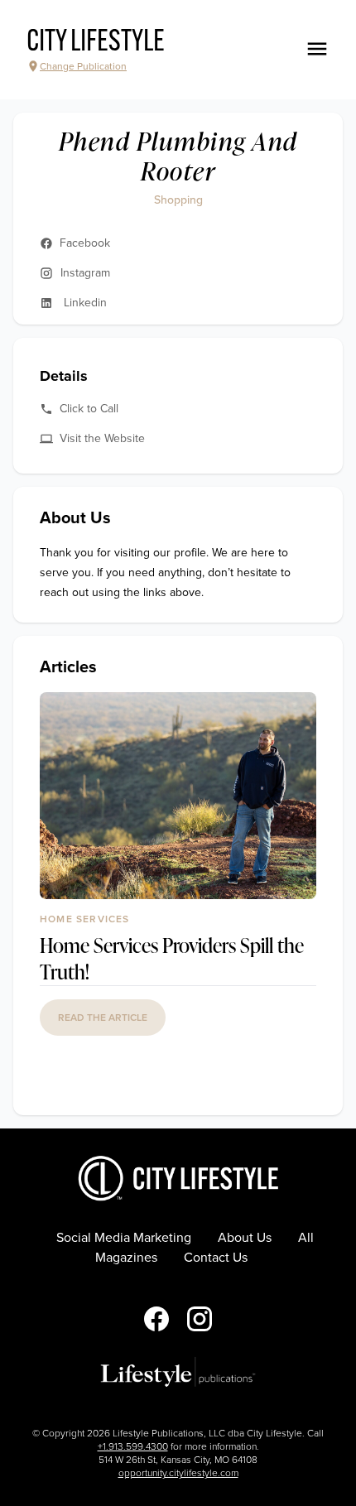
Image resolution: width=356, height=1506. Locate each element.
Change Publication (83, 66)
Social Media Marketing (123, 1237)
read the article (102, 1017)
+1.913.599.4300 (133, 1446)
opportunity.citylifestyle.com (178, 1473)
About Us (245, 1237)
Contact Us (216, 1257)
